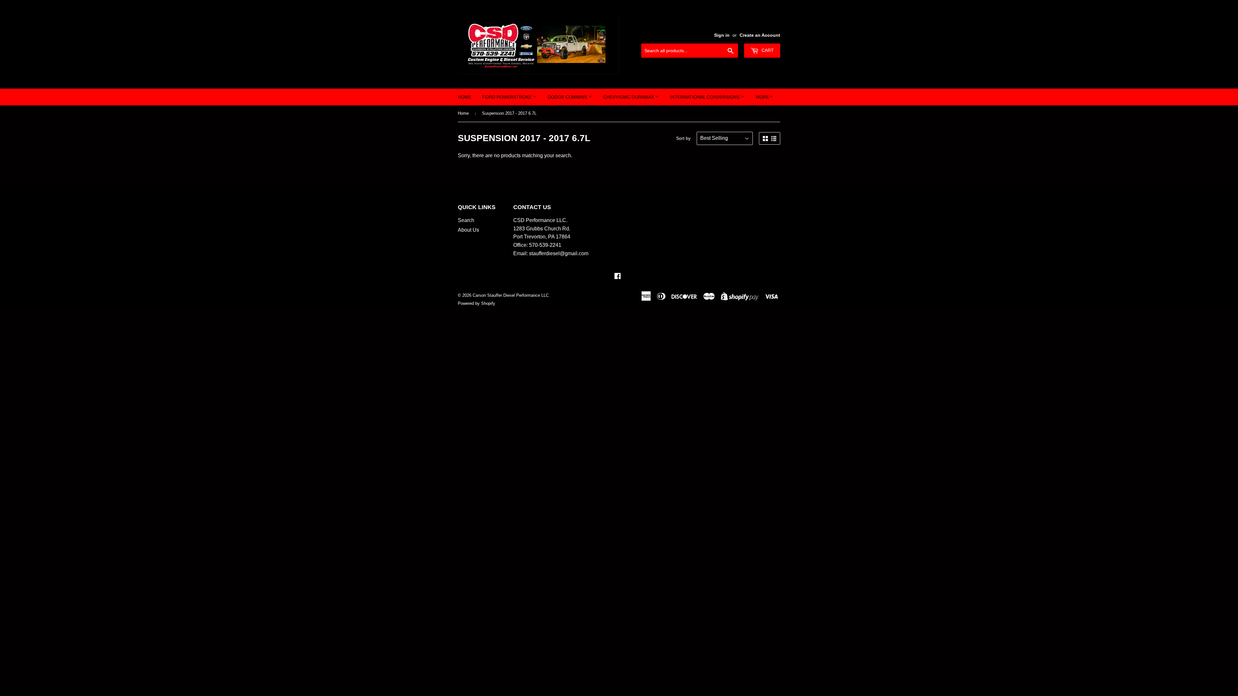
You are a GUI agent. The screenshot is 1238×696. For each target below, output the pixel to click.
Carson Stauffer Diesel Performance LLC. (511, 295)
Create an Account (760, 35)
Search (466, 220)
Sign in (722, 35)
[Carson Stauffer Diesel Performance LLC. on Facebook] (617, 276)
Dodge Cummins (568, 97)
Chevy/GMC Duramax (629, 97)
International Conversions (705, 97)
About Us (468, 230)
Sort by (683, 138)
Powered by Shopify (476, 303)
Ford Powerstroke (507, 97)
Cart (767, 50)
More (762, 97)
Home (464, 97)
